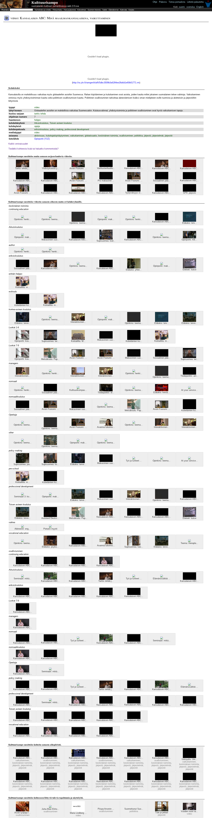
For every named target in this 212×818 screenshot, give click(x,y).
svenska (190, 7)
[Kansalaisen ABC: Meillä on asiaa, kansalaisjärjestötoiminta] (133, 237)
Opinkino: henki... (22, 219)
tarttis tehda (40, 113)
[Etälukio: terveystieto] (189, 221)
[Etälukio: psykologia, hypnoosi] (50, 545)
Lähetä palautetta (195, 2)
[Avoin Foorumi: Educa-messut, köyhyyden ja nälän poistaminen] (78, 178)
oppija (37, 126)
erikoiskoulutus (41, 129)
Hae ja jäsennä (70, 10)
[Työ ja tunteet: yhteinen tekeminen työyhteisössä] (133, 576)
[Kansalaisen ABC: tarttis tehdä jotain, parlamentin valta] (161, 166)
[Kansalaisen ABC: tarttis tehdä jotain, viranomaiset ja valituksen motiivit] (189, 178)
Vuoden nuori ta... (189, 811)
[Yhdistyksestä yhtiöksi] (50, 166)
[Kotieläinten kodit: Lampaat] (22, 303)
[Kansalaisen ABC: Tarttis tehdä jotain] (189, 166)
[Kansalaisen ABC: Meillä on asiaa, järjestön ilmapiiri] (22, 756)
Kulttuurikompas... (78, 390)
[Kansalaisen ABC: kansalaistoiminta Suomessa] (189, 779)
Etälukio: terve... (22, 323)
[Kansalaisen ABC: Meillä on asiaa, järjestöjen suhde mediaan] (50, 779)
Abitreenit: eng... (22, 529)
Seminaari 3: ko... (22, 496)
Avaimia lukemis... (106, 427)
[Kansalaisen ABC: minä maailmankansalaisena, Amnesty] (161, 191)
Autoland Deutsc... (50, 518)
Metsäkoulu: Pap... (50, 359)
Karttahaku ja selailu (43, 10)
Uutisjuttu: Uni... (189, 759)
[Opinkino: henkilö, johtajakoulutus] (133, 217)
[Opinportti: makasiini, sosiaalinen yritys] (106, 217)
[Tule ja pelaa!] (161, 810)
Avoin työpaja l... (22, 812)
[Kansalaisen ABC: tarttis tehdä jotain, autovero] (78, 191)
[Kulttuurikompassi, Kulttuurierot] (78, 388)
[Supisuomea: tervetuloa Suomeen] (50, 339)
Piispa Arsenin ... (106, 809)
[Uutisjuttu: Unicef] (189, 757)
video (36, 107)
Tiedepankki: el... (106, 392)
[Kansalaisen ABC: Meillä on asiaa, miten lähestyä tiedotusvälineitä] (78, 237)
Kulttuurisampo (44, 2)
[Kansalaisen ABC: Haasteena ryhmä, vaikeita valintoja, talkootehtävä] (50, 579)
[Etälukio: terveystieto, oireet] (22, 321)
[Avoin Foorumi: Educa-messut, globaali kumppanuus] (133, 178)
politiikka (138, 135)
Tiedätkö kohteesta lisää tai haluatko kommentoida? (33, 148)
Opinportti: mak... (106, 219)
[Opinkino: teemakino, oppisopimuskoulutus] (50, 444)
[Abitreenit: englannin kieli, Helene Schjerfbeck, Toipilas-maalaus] (22, 527)
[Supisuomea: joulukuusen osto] (22, 462)
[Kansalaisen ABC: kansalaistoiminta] (78, 594)
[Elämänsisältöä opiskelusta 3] (161, 576)
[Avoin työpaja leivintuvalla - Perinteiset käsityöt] (22, 810)
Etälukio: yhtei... (134, 269)
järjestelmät (157, 135)
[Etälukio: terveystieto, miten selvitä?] (189, 321)
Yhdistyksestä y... (50, 168)
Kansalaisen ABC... (133, 168)
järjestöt (168, 135)
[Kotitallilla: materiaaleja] (22, 285)
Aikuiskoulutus (41, 123)
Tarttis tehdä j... (22, 168)
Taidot (104, 10)
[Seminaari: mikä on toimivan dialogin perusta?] (22, 576)
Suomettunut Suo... (133, 809)
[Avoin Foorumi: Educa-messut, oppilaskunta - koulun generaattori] (78, 166)
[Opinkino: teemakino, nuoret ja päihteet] (161, 235)
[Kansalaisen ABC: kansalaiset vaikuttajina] (133, 166)
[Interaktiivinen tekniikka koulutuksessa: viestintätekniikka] (22, 374)
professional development (77, 129)
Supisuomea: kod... (106, 241)
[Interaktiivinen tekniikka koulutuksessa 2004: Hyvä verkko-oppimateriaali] (78, 320)
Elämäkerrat (113, 10)
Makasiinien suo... (50, 239)
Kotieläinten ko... (22, 305)
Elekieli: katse (189, 269)
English (200, 7)
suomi (182, 7)
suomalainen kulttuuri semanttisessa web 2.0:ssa (55, 6)
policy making (56, 129)
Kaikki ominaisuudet (18, 144)
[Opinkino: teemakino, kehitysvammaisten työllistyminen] (50, 217)
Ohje (155, 2)
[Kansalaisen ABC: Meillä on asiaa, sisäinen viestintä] (78, 779)
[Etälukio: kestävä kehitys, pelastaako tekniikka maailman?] (161, 390)
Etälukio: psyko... (50, 547)
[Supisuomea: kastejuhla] (133, 545)
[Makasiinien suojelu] (50, 237)
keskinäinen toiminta (108, 135)
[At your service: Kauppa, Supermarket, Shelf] (189, 388)
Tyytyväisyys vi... (133, 192)
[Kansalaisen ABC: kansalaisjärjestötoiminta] (50, 191)
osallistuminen (126, 135)
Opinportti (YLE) (42, 139)
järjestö (147, 135)
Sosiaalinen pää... (161, 180)
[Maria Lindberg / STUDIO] (78, 811)
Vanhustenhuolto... (106, 168)
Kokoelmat (81, 10)
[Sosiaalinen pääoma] (161, 178)
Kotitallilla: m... (22, 287)
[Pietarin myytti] (50, 527)
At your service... (189, 390)
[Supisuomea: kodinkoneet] (106, 239)
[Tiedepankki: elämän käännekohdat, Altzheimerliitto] (106, 390)
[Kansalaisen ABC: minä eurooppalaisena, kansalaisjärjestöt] (50, 266)
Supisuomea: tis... (50, 464)
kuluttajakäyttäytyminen (57, 135)
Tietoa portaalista (177, 2)
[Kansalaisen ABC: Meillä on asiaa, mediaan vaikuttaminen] (133, 756)
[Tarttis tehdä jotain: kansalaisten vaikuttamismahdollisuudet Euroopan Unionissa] (22, 166)
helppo (37, 120)
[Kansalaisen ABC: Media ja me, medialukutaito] (106, 563)
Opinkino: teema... (50, 219)
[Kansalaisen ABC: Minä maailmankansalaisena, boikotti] (22, 178)
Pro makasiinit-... (106, 180)
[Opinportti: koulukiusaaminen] (22, 339)
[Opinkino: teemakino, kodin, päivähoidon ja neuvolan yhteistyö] (78, 221)
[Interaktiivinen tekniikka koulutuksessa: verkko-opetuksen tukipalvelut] (78, 374)
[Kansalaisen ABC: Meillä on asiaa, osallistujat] (22, 563)
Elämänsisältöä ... (161, 578)
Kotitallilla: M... (78, 341)
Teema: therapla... (189, 543)
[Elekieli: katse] (189, 267)
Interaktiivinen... (78, 322)
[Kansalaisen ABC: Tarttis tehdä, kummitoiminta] (161, 779)
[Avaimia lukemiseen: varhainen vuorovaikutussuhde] (106, 425)
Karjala (131, 10)
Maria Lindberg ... (78, 813)
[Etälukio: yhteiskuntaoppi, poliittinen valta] (133, 267)
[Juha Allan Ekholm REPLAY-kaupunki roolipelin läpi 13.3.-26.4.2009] (50, 807)
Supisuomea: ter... (50, 341)
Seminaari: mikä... (22, 578)
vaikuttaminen (76, 135)
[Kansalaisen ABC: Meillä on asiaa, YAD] (78, 756)
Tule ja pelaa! (161, 812)
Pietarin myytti (50, 529)
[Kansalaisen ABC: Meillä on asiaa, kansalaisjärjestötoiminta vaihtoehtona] (50, 563)
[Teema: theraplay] (189, 541)
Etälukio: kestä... (161, 392)
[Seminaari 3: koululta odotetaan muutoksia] (22, 494)
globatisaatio (91, 135)
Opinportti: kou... (23, 341)
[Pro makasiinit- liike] (106, 178)
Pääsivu (163, 2)
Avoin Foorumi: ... (78, 168)
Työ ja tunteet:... (134, 460)
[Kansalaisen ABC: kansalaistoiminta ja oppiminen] (50, 178)
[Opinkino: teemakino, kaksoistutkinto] (78, 264)
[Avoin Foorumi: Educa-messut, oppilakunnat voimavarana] (22, 191)
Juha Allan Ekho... (50, 809)
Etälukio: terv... (189, 223)
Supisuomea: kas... (133, 547)
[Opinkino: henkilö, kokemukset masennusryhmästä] (22, 249)
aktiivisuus (39, 135)
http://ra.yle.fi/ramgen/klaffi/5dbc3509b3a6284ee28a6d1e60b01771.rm (106, 82)
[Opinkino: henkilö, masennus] (22, 217)
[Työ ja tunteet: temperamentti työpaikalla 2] (133, 458)
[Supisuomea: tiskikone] (50, 462)
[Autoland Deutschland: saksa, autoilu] (50, 516)
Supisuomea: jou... (23, 464)
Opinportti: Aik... (189, 239)
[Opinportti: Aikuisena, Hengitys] (189, 237)
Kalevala (123, 10)
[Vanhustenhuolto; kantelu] (106, 166)
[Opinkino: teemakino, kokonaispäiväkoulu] (22, 423)
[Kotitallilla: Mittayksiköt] (78, 339)
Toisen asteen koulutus (61, 123)
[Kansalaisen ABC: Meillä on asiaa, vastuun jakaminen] (106, 779)
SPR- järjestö (189, 193)
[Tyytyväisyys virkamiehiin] (133, 190)
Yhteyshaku (57, 10)
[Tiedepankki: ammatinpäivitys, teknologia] (189, 374)
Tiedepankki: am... (189, 376)
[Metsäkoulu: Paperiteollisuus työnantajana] (50, 357)
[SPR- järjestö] (189, 191)
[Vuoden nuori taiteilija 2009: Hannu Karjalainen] (189, 809)
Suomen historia (94, 10)
